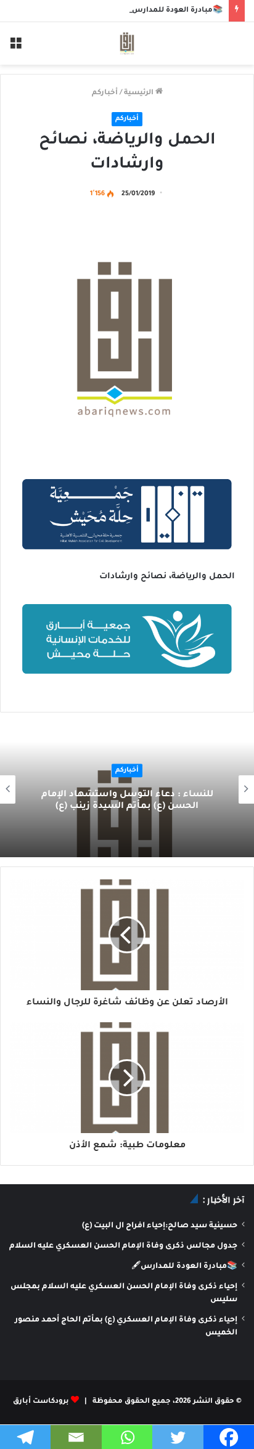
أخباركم (105, 93)
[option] (127, 789)
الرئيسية (139, 93)
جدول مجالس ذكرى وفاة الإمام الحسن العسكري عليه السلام (123, 1246)
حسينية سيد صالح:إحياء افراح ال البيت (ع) (159, 1226)
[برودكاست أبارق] (127, 43)
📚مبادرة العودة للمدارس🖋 (173, 11)
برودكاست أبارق (41, 1402)
